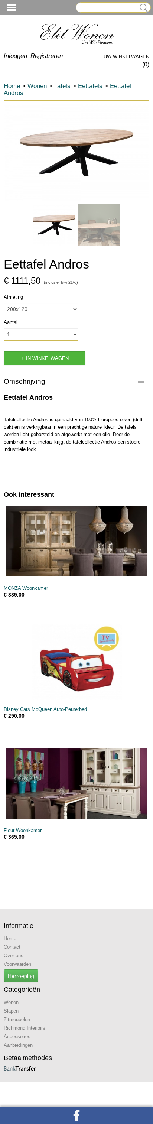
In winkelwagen (47, 358)
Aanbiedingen (18, 1045)
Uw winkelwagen (126, 56)
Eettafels (90, 86)
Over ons (13, 955)
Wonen (37, 86)
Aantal (10, 322)
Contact (12, 947)
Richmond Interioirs (24, 1028)
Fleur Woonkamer (23, 830)
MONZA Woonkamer (26, 588)
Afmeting (13, 297)
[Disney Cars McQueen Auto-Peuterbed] (76, 662)
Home (12, 86)
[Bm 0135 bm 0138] (76, 152)
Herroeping (21, 976)
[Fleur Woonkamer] (76, 783)
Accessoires (17, 1036)
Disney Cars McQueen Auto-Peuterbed (45, 709)
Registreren (46, 55)
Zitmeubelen (17, 1019)
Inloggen (15, 55)
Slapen (11, 1011)
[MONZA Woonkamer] (76, 541)
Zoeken (142, 7)
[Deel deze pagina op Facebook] (76, 1115)
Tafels (62, 86)
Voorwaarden (17, 964)
